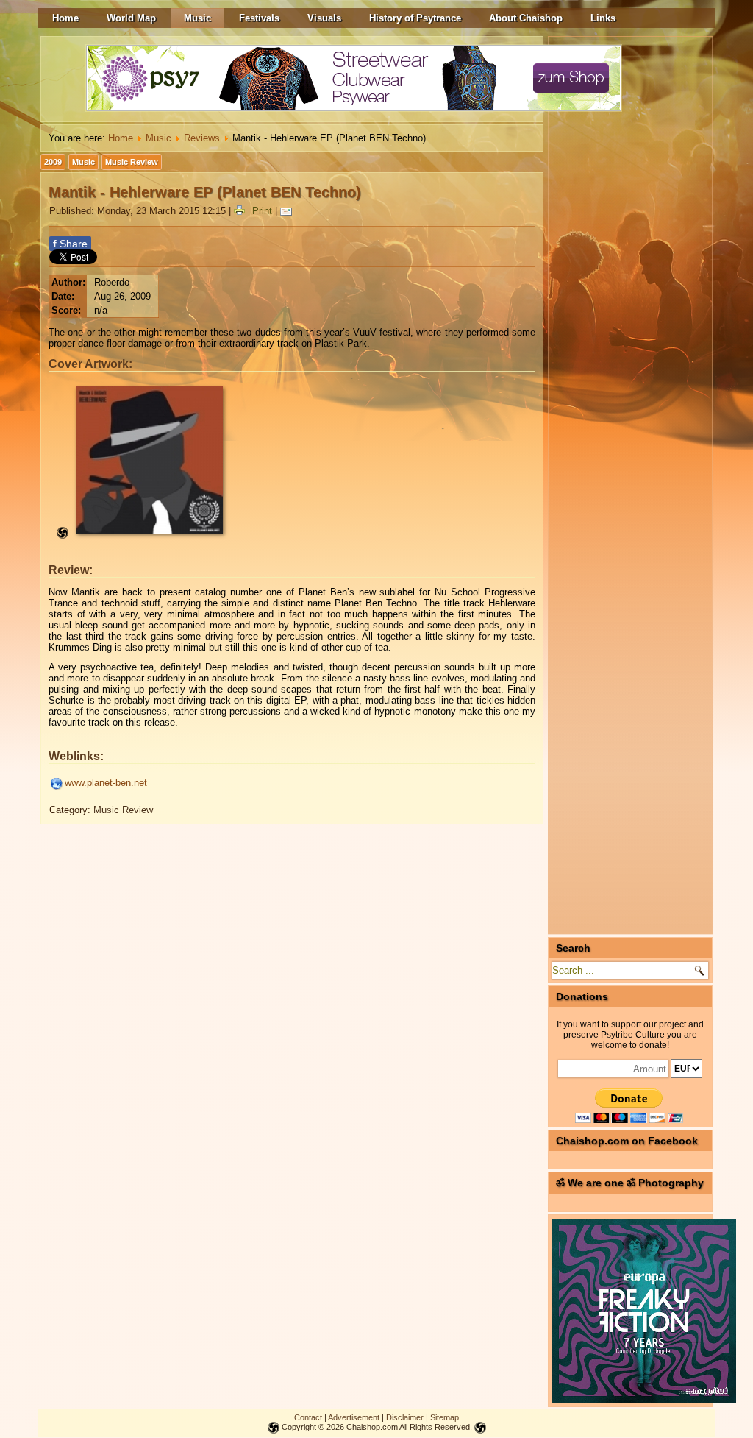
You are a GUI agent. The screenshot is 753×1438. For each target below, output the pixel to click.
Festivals (259, 18)
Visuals (324, 18)
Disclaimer (405, 1417)
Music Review (131, 161)
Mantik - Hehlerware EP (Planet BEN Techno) (205, 192)
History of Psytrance (415, 18)
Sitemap (444, 1417)
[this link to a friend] (288, 210)
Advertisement (353, 1417)
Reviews (202, 138)
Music (197, 18)
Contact (308, 1417)
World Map (131, 18)
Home (65, 18)
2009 (53, 161)
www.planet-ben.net (106, 782)
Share (70, 243)
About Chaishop (526, 18)
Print (262, 210)
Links (602, 18)
